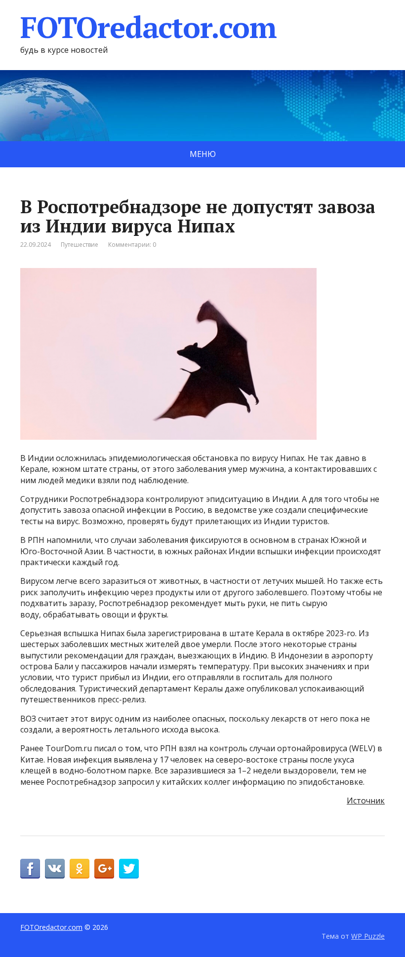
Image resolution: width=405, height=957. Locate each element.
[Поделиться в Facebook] (30, 869)
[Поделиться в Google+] (104, 869)
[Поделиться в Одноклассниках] (79, 869)
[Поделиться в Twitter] (129, 869)
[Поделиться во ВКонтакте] (55, 869)
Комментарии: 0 (132, 244)
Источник (366, 800)
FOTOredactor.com (148, 27)
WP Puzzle (368, 936)
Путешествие (79, 244)
